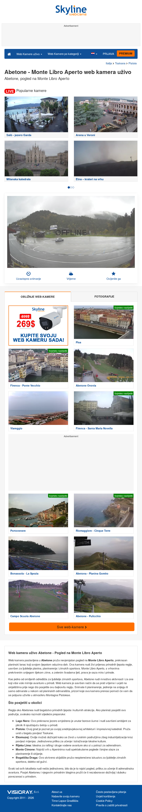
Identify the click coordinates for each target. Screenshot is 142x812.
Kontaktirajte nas (62, 805)
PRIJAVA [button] (108, 54)
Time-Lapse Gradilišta (65, 801)
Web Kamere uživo (28, 54)
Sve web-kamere (71, 626)
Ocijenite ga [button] (113, 278)
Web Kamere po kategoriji (64, 54)
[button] (94, 53)
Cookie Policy (104, 801)
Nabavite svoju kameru (66, 796)
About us (57, 792)
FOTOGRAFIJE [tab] (104, 296)
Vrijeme (71, 278)
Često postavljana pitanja (111, 792)
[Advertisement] (71, 36)
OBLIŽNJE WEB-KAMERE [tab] (38, 297)
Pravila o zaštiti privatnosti (111, 805)
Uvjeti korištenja (105, 796)
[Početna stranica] (9, 53)
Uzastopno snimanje (28, 278)
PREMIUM (125, 53)
